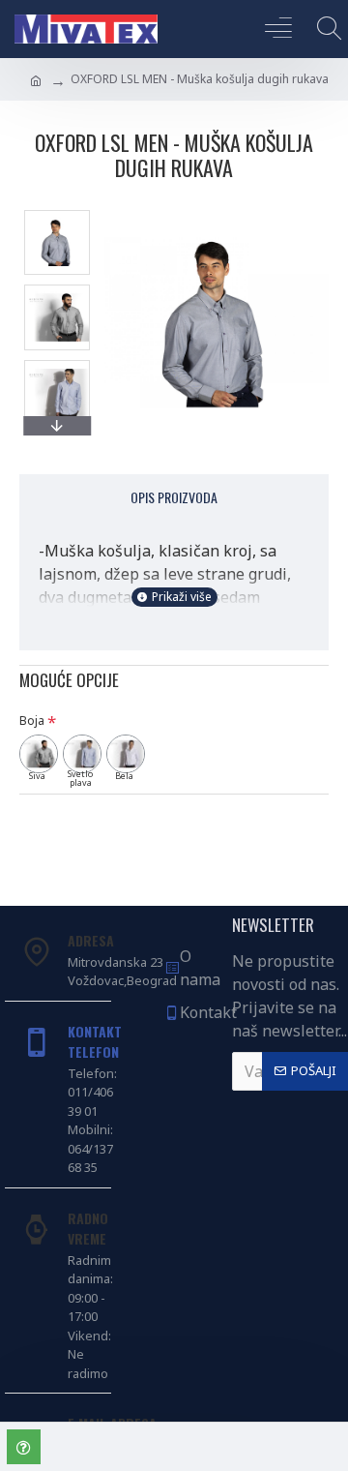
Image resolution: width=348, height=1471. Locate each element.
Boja (31, 720)
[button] (57, 215)
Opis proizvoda (174, 497)
